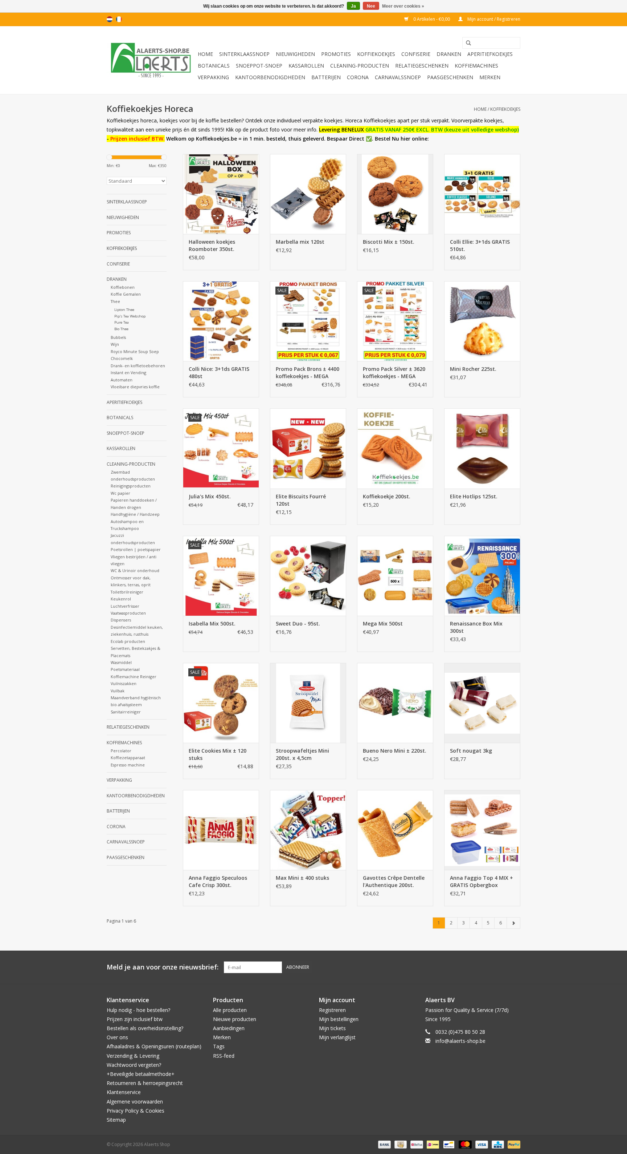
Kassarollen (306, 65)
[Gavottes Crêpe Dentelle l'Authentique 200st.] (395, 830)
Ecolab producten (128, 641)
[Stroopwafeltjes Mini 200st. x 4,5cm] (308, 703)
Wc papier (120, 493)
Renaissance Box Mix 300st (476, 627)
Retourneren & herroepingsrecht (145, 1083)
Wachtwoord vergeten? (134, 1064)
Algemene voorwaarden (135, 1101)
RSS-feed (223, 1055)
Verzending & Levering (133, 1055)
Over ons (117, 1037)
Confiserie (415, 53)
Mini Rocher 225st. (473, 368)
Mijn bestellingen (338, 1019)
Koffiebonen (123, 287)
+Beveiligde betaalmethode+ (141, 1073)
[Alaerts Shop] (151, 60)
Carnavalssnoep (398, 77)
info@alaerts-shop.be (460, 1040)
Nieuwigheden (295, 53)
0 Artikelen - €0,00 (431, 19)
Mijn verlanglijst (337, 1037)
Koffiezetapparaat (128, 757)
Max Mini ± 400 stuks (302, 877)
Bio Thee (121, 329)
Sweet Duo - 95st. (298, 623)
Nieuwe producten (234, 1019)
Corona (358, 77)
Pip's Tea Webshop (130, 316)
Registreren (332, 1010)
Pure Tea (121, 322)
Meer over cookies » (403, 6)
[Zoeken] (466, 43)
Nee (371, 6)
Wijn (115, 344)
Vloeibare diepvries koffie (135, 386)
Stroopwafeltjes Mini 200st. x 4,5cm (302, 754)
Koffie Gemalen (126, 294)
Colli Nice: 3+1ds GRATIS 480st (219, 372)
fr (119, 19)
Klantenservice (124, 1092)
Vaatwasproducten (128, 613)
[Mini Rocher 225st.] (482, 321)
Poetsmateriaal (125, 669)
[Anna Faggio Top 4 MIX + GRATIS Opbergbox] (482, 830)
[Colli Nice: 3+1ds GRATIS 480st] (221, 321)
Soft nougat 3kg (471, 750)
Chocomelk (122, 358)
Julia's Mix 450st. (210, 496)
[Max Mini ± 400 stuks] (308, 830)
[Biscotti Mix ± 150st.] (395, 194)
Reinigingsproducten (131, 486)
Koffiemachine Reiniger (133, 676)
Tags (219, 1046)
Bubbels (118, 337)
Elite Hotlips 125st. (473, 496)
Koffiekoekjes (376, 53)
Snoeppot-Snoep (259, 65)
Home (205, 53)
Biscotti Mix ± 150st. (388, 241)
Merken (489, 77)
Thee (115, 301)
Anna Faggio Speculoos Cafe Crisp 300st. (218, 881)
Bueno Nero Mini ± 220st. (394, 750)
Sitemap (116, 1119)
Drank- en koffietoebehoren (138, 365)
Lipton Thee (124, 309)
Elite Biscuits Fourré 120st (301, 500)
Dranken (449, 53)
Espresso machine (128, 765)
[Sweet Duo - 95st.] (308, 576)
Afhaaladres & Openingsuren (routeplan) (154, 1046)
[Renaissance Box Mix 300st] (482, 576)
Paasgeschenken (450, 77)
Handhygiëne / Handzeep (135, 514)
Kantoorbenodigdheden (270, 77)
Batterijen (326, 77)
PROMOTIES (336, 53)
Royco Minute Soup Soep (135, 351)
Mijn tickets (332, 1028)
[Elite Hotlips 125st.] (482, 448)
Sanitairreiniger (126, 711)
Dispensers (121, 620)
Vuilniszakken (123, 683)
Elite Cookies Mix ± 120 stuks (217, 754)
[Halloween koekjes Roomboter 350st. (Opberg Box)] (221, 194)
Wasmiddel (121, 662)
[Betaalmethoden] (384, 1144)
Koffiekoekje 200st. (386, 496)
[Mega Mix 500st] (395, 576)
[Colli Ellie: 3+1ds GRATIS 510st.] (482, 194)
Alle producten (230, 1010)
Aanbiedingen (229, 1028)
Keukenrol (121, 599)
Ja (353, 6)
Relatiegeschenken (421, 65)
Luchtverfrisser (125, 606)
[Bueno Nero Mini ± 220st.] (395, 703)
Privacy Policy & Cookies (135, 1110)
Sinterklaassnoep (244, 53)
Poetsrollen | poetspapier (136, 549)
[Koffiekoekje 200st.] (395, 448)
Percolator (121, 750)
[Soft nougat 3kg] (482, 703)
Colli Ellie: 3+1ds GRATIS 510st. (480, 245)
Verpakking (213, 77)
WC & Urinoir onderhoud (135, 570)
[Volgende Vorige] (513, 923)
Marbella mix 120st (300, 241)
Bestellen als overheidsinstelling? (145, 1028)
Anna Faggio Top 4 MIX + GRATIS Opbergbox (481, 881)
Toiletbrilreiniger (127, 592)
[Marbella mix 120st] (308, 194)
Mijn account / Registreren (493, 19)
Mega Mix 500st (383, 623)
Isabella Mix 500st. (212, 623)
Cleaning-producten (359, 65)
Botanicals (214, 65)
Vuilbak (117, 690)
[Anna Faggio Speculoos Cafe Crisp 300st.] (221, 830)
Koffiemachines (476, 65)
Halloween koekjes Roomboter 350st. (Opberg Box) (212, 245)
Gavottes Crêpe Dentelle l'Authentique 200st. (394, 881)
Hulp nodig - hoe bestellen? (138, 1010)
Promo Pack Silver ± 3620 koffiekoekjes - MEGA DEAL (394, 372)
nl (109, 19)
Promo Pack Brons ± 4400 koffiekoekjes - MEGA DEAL (307, 372)
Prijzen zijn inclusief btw (135, 1019)
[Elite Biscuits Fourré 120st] (308, 448)
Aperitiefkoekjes (490, 53)
